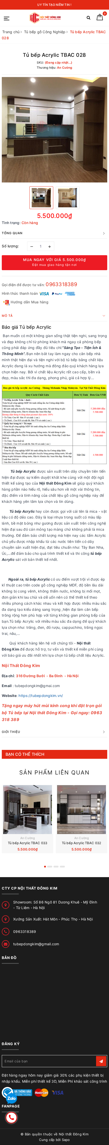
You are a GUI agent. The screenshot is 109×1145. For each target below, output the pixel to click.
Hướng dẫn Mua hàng (29, 302)
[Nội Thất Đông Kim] (45, 18)
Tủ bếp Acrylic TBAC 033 (27, 843)
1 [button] (45, 866)
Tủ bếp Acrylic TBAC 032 (81, 843)
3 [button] (56, 866)
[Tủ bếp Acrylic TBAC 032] (81, 809)
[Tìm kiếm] (88, 18)
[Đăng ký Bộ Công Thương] (17, 1092)
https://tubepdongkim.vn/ (41, 695)
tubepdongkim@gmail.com (36, 944)
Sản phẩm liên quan (54, 772)
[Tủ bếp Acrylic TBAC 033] (27, 809)
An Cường (27, 838)
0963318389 (61, 284)
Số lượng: (10, 246)
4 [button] (62, 866)
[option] (54, 129)
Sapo (66, 1140)
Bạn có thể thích (25, 754)
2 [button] (49, 866)
